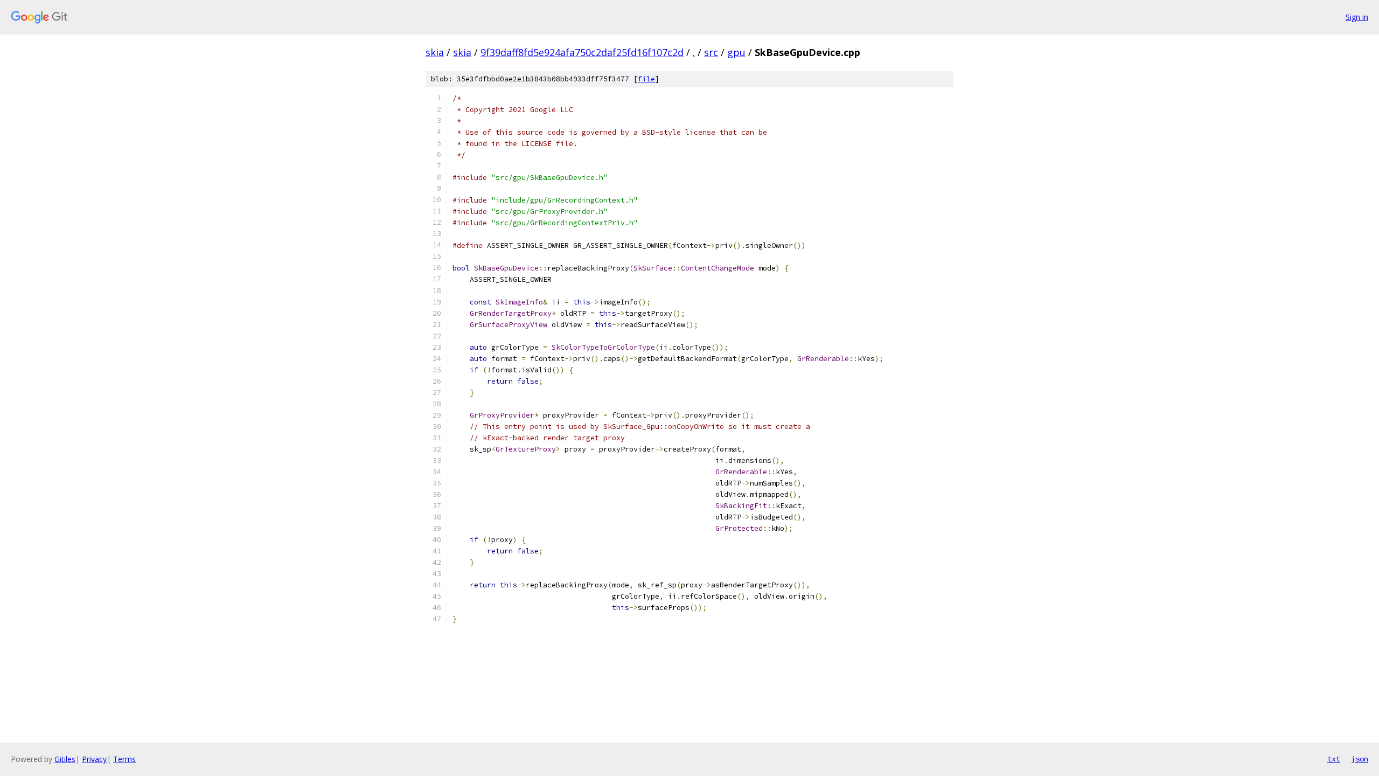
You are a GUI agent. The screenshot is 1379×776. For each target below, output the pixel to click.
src (711, 52)
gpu (736, 52)
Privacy (94, 759)
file (646, 79)
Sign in (1357, 17)
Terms (124, 759)
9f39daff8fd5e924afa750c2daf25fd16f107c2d (582, 52)
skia (435, 52)
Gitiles (64, 759)
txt (1333, 759)
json (1359, 759)
